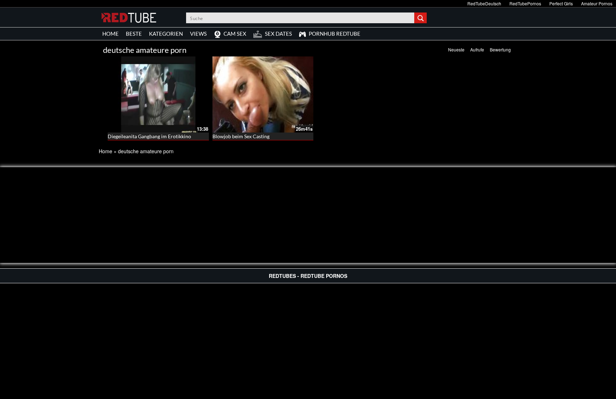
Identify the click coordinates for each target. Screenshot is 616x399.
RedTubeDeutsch (484, 3)
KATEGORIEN (166, 33)
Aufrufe (477, 49)
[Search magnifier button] (421, 18)
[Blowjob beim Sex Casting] (263, 94)
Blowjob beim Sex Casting (241, 136)
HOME (110, 33)
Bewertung (500, 49)
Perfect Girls (561, 3)
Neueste (456, 49)
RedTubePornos (525, 3)
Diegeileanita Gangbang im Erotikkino (149, 136)
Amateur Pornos (596, 3)
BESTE (134, 33)
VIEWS (198, 33)
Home (105, 151)
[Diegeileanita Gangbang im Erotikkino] (158, 94)
